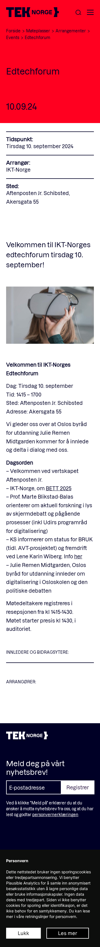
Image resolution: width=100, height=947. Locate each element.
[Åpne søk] (78, 13)
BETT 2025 (58, 488)
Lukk (23, 933)
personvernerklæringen (55, 814)
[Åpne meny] (90, 13)
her (78, 556)
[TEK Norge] (32, 15)
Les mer (67, 933)
